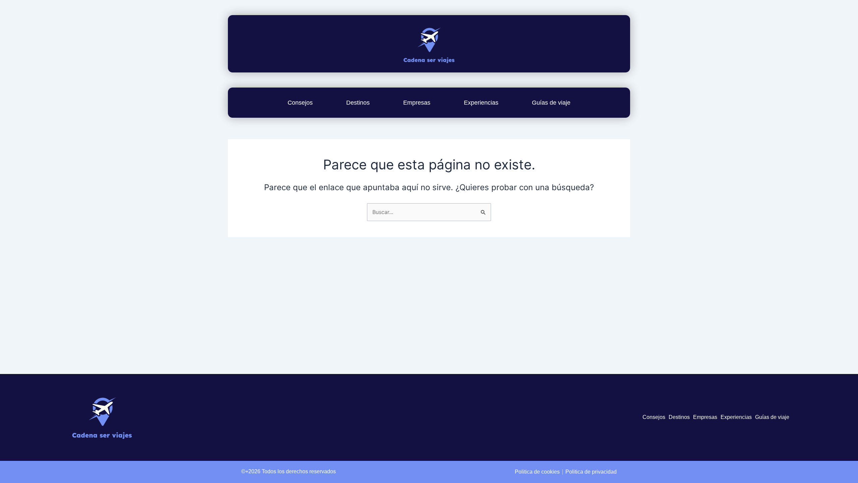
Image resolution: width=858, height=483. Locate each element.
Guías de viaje (551, 102)
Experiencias (481, 102)
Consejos (300, 102)
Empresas (416, 102)
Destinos (358, 102)
